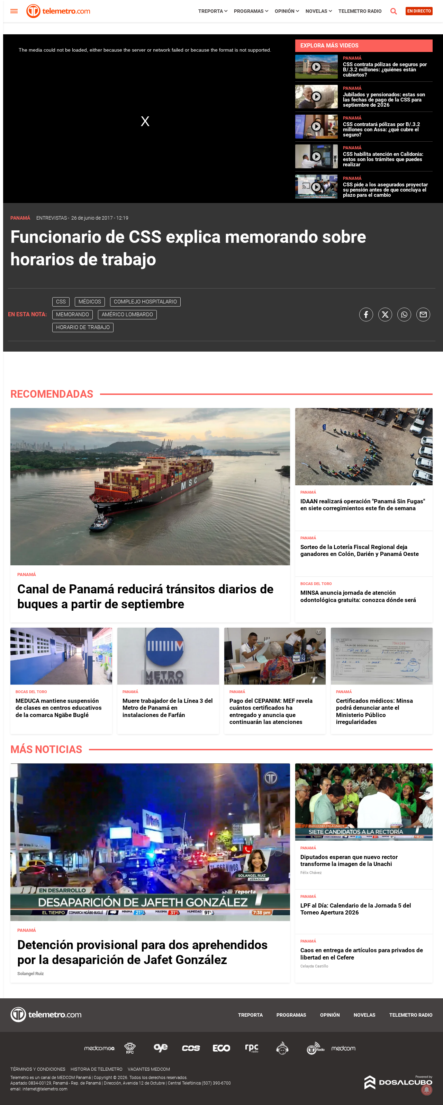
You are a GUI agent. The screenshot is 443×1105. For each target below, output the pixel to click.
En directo (419, 11)
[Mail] (423, 314)
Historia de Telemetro (97, 1069)
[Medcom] (343, 1053)
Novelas (316, 11)
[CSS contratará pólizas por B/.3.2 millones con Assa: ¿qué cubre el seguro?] (316, 135)
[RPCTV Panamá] (130, 1053)
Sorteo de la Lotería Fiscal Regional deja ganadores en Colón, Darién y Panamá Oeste (359, 550)
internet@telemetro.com (44, 1089)
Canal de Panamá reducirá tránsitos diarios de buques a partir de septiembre (145, 596)
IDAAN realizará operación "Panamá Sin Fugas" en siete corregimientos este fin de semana (362, 505)
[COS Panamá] (191, 1053)
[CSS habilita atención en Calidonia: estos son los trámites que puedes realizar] (316, 165)
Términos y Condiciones (37, 1069)
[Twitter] (385, 314)
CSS (61, 302)
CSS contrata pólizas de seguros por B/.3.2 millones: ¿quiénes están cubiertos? (385, 69)
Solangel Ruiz (30, 973)
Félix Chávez (311, 872)
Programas (249, 11)
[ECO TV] (221, 1053)
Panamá (352, 58)
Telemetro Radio (360, 11)
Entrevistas (51, 218)
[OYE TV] (160, 1053)
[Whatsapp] (404, 314)
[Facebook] (366, 314)
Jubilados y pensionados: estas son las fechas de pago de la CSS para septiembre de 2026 (384, 99)
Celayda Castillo (314, 966)
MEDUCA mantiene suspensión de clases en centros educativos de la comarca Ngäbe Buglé (59, 707)
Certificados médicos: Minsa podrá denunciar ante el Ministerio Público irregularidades (374, 711)
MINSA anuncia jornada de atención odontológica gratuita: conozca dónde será (358, 596)
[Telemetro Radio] (313, 1053)
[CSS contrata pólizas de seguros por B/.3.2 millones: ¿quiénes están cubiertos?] (316, 75)
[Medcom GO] (99, 1053)
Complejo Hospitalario (145, 302)
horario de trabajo (83, 327)
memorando (72, 314)
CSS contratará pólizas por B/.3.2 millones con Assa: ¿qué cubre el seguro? (381, 129)
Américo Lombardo (127, 314)
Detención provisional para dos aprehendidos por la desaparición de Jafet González (142, 952)
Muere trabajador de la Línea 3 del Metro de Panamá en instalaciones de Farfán (168, 707)
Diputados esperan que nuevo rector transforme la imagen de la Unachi (349, 860)
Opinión (285, 11)
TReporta (210, 11)
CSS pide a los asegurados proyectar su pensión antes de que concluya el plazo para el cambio (385, 190)
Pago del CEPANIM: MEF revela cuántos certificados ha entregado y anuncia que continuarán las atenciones (271, 711)
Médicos (90, 302)
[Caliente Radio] (282, 1053)
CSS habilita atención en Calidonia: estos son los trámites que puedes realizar (383, 159)
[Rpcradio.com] (252, 1053)
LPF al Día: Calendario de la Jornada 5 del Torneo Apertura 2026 (355, 909)
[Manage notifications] (426, 1089)
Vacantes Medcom (149, 1069)
